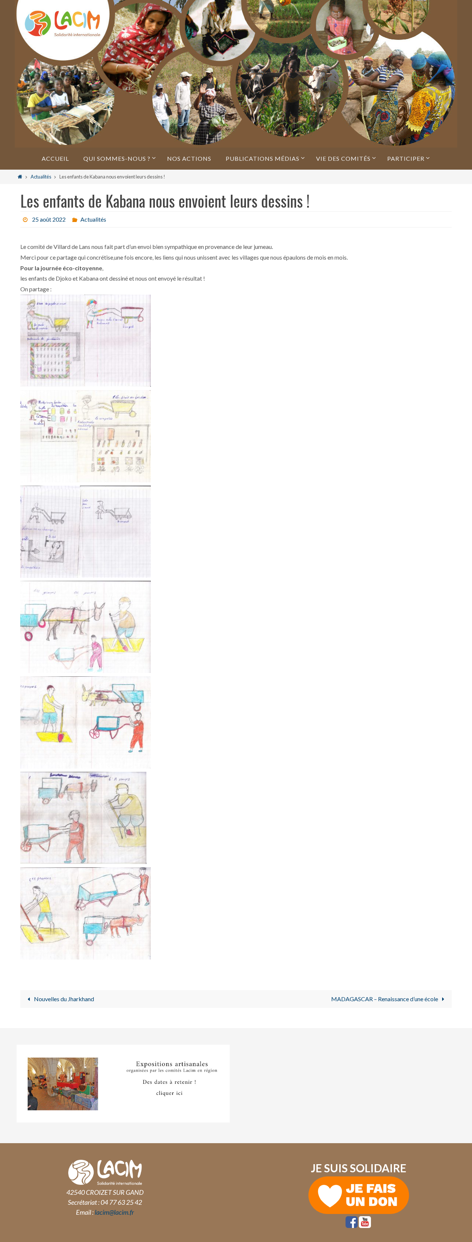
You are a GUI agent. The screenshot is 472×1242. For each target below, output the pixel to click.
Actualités (41, 177)
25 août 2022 (49, 219)
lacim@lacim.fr (114, 1212)
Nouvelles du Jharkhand (63, 998)
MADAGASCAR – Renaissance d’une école (385, 998)
